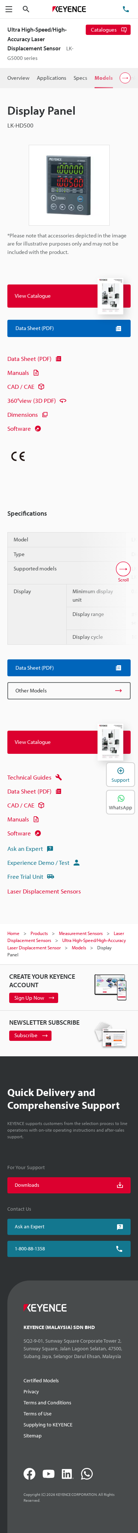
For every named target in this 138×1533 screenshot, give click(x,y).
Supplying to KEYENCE (48, 1424)
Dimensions (22, 414)
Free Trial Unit (25, 876)
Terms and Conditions (47, 1402)
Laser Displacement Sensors (44, 891)
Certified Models (41, 1380)
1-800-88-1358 (30, 1248)
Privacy (31, 1391)
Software (19, 428)
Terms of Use (38, 1413)
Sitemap (33, 1435)
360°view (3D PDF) (31, 400)
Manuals (18, 372)
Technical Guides (29, 777)
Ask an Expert (25, 848)
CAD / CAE (20, 386)
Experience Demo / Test (38, 862)
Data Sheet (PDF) (29, 358)
